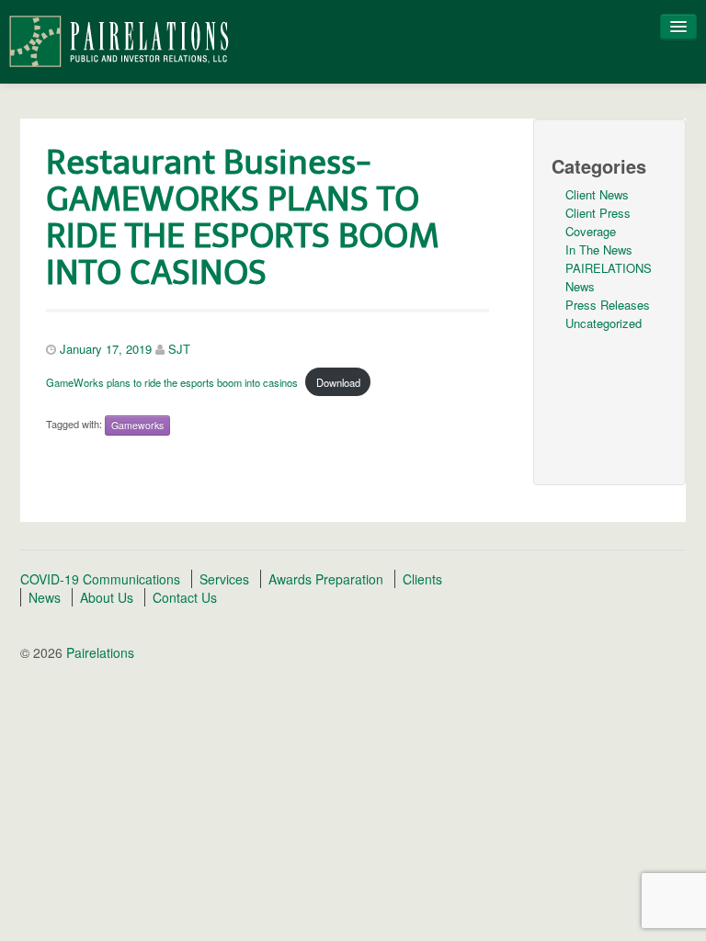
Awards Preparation (325, 579)
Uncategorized (603, 323)
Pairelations (98, 652)
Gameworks (137, 425)
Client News (597, 194)
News (44, 597)
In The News (598, 249)
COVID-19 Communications (100, 579)
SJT (179, 348)
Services (224, 579)
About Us (106, 597)
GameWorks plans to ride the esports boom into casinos (172, 382)
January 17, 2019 (106, 348)
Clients (422, 579)
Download (338, 382)
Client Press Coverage (598, 222)
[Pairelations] (119, 39)
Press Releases (607, 304)
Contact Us (185, 597)
